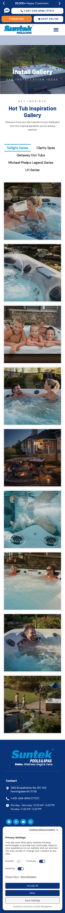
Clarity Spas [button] (45, 148)
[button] (4, 3)
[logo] (24, 29)
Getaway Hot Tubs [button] (31, 155)
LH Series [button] (32, 170)
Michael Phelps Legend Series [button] (30, 162)
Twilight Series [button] (17, 148)
